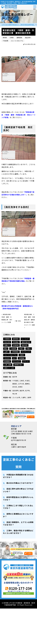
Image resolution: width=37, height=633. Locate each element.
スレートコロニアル (10, 355)
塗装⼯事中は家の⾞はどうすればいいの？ (18, 490)
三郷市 (29, 397)
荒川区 (23, 434)
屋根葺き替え (18, 364)
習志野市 (15, 391)
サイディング (26, 352)
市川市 (14, 394)
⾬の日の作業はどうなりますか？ (20, 483)
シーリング (25, 339)
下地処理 (13, 348)
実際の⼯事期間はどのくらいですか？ (18, 515)
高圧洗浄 (24, 345)
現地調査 (15, 342)
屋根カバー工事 (9, 368)
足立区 (14, 387)
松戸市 (27, 391)
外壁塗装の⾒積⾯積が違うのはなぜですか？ (18, 475)
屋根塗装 (15, 339)
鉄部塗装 (7, 361)
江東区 (22, 381)
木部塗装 (21, 358)
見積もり (7, 345)
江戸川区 (21, 384)
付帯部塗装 (15, 352)
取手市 (14, 377)
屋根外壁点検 (26, 342)
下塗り (21, 348)
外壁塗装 (7, 339)
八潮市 (23, 397)
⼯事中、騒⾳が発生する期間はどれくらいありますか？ (18, 531)
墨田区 (14, 384)
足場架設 (15, 345)
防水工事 (7, 342)
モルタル (7, 358)
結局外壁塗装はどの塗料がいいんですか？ (18, 498)
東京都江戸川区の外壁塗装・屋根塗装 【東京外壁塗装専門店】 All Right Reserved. (19, 604)
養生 (5, 348)
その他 (28, 434)
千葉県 (5, 391)
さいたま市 (16, 397)
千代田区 (15, 381)
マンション (16, 361)
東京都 (5, 381)
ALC (14, 358)
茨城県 (5, 377)
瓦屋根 (22, 355)
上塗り (6, 352)
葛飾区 (27, 384)
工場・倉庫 (7, 364)
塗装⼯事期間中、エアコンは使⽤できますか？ (18, 523)
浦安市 (22, 391)
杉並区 (27, 381)
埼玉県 (5, 397)
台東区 (20, 387)
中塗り (29, 348)
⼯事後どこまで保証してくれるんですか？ (18, 506)
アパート (26, 361)
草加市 (23, 447)
